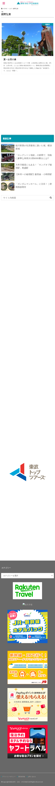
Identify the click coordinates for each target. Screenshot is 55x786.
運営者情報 (21, 776)
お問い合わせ (32, 776)
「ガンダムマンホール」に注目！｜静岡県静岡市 (33, 185)
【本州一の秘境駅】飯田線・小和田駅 (33, 174)
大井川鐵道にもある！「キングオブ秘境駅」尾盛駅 (33, 166)
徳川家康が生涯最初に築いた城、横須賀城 (33, 147)
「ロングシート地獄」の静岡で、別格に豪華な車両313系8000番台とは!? (33, 156)
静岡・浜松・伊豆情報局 (21, 782)
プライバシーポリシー (8, 776)
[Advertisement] (27, 104)
